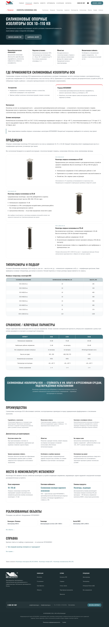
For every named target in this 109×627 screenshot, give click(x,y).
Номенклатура (82, 10)
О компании (60, 3)
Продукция (28, 3)
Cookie (64, 622)
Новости (42, 3)
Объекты (36, 3)
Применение (45, 10)
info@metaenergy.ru (46, 605)
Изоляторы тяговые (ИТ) (45, 561)
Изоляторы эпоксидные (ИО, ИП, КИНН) (27, 561)
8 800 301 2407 (81, 3)
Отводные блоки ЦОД (89, 585)
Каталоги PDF (63, 577)
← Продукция (9, 10)
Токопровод (86, 581)
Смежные (100, 10)
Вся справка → (10, 551)
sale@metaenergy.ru (34, 605)
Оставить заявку (97, 3)
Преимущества (74, 10)
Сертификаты (51, 3)
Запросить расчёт (33, 37)
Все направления (87, 590)
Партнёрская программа (66, 590)
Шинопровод (86, 577)
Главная (21, 3)
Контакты (68, 3)
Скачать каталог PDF (14, 37)
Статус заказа (63, 585)
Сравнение (67, 10)
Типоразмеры (59, 10)
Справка (95, 10)
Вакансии (62, 594)
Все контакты (71, 605)
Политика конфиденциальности (51, 622)
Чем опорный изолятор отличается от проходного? (24, 547)
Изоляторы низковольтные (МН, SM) (63, 561)
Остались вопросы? (94, 605)
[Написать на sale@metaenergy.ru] (88, 3)
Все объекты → (10, 529)
